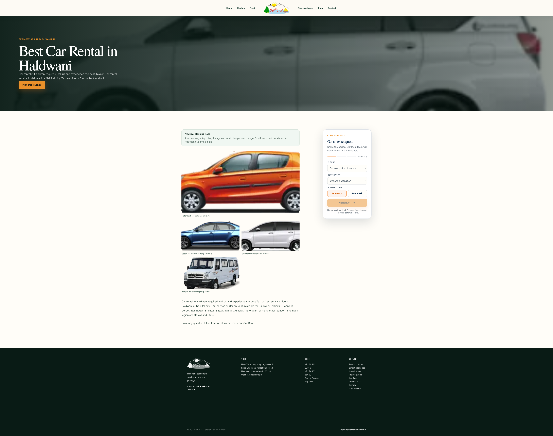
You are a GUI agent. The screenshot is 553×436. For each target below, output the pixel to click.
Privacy (352, 385)
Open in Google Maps (251, 374)
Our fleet (353, 378)
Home (229, 8)
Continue (347, 202)
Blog (320, 8)
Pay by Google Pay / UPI (312, 380)
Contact (332, 8)
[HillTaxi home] (276, 8)
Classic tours (355, 371)
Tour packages (305, 8)
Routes (241, 8)
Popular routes (356, 364)
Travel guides (355, 374)
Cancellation (355, 388)
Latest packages (357, 368)
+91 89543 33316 (310, 366)
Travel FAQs (354, 381)
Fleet (252, 8)
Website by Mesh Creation (353, 429)
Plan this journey (31, 84)
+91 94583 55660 (310, 373)
